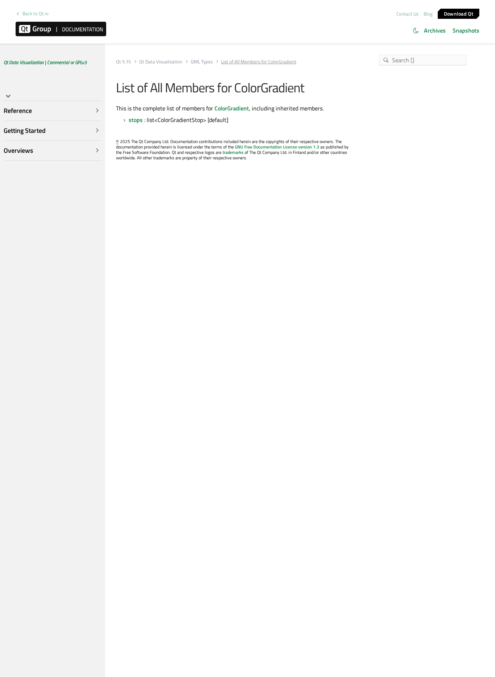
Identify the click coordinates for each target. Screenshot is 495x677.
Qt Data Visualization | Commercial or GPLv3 (45, 62)
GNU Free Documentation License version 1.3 (277, 146)
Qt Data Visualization (160, 61)
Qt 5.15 (123, 61)
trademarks (233, 152)
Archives (435, 30)
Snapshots (466, 30)
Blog (428, 13)
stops (136, 119)
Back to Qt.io (35, 13)
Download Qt (458, 13)
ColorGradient (232, 108)
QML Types (202, 61)
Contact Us (407, 13)
